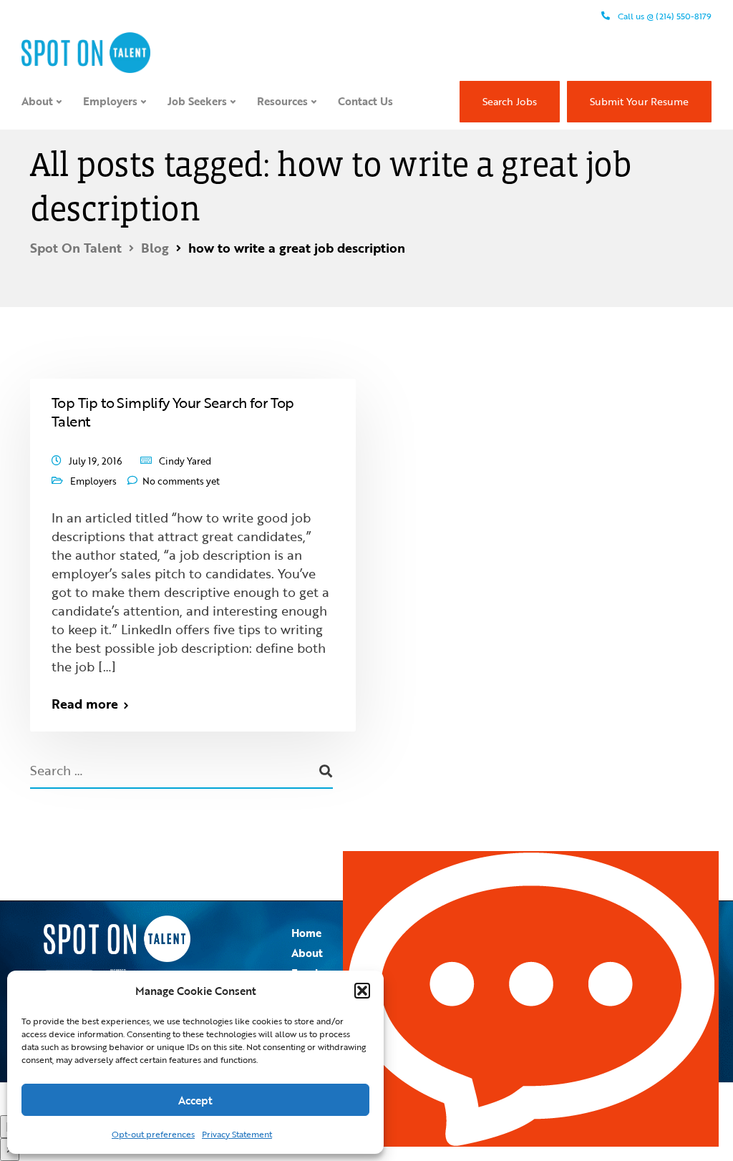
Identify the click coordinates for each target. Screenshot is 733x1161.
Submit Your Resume (639, 101)
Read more (85, 703)
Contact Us (365, 101)
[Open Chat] (531, 999)
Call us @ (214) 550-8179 (664, 15)
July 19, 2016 (95, 461)
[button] (362, 990)
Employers (110, 101)
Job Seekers (197, 101)
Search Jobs (509, 101)
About (37, 101)
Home (306, 933)
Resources (282, 101)
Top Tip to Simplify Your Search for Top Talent (173, 412)
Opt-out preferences (153, 1133)
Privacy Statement (237, 1133)
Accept (195, 1100)
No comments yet (181, 481)
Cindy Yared (185, 461)
